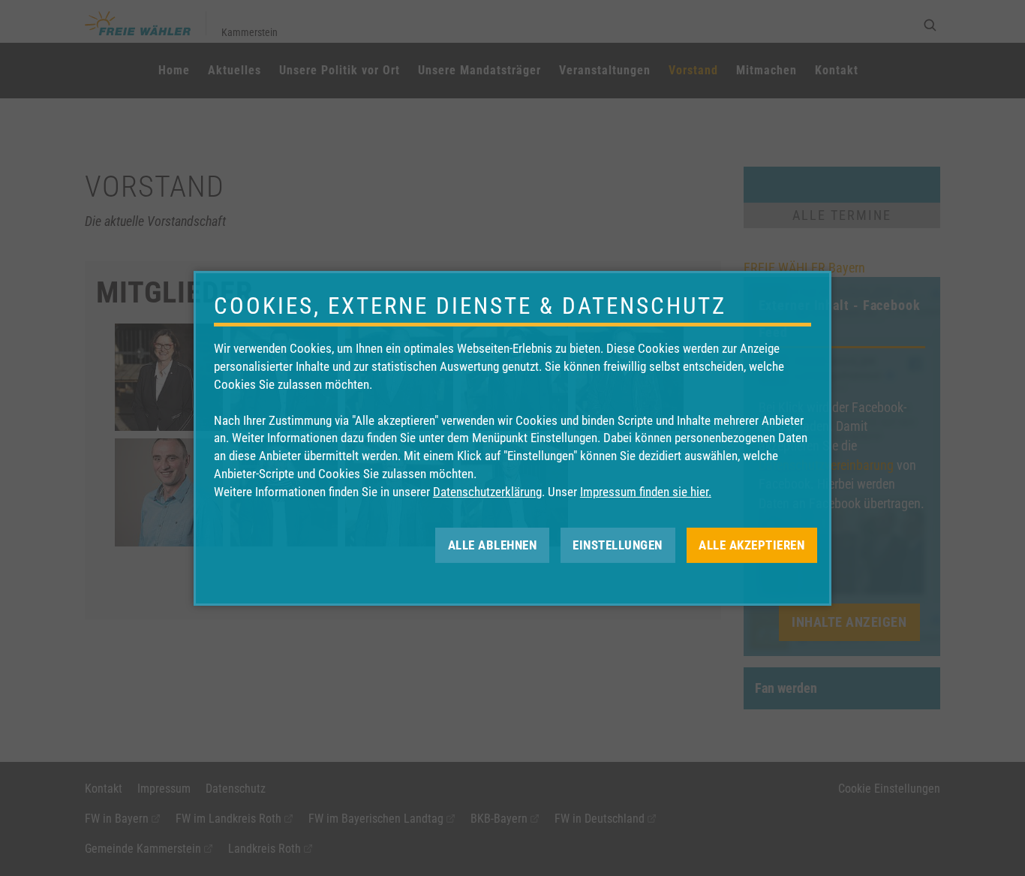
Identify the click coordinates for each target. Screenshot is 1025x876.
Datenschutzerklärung (487, 491)
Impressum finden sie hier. (645, 491)
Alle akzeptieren (751, 544)
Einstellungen (618, 544)
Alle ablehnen (492, 544)
